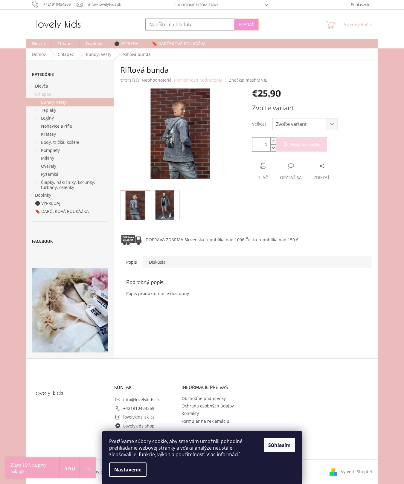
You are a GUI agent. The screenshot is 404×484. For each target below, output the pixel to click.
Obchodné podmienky (195, 4)
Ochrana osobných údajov (208, 406)
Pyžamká (49, 174)
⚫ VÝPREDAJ (47, 203)
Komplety (50, 150)
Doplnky (43, 195)
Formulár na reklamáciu (205, 421)
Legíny (47, 118)
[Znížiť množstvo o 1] (273, 147)
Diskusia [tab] (157, 262)
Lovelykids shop (139, 426)
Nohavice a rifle (56, 126)
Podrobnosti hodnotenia (198, 80)
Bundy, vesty (53, 102)
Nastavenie (127, 469)
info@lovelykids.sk (141, 399)
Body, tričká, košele (60, 142)
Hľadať (246, 24)
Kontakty (190, 413)
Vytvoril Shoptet (356, 471)
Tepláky (48, 110)
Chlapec (43, 94)
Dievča (41, 86)
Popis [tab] (131, 262)
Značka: (248, 80)
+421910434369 (138, 408)
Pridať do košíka (306, 144)
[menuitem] (38, 43)
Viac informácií (223, 454)
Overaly (48, 166)
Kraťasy (48, 134)
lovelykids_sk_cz (139, 417)
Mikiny (47, 158)
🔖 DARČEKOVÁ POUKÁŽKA (62, 211)
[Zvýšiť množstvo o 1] (273, 141)
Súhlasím (279, 445)
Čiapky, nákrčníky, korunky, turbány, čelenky (68, 184)
